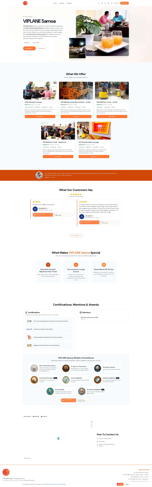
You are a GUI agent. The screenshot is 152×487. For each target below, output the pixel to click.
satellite (36, 416)
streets (44, 416)
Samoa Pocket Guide (30, 480)
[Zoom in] (92, 422)
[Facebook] (108, 3)
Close (126, 484)
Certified (36, 42)
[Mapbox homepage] (27, 458)
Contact (69, 3)
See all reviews (75, 235)
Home (55, 3)
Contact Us (42, 48)
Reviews (62, 3)
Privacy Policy (48, 484)
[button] (58, 438)
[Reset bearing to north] (92, 426)
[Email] (102, 3)
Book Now (124, 3)
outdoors (28, 416)
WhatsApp (102, 441)
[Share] (111, 3)
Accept (120, 484)
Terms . (60, 484)
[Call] (99, 3)
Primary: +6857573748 (105, 438)
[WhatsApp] (105, 3)
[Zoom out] (92, 424)
